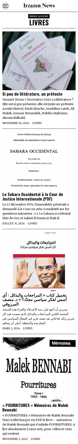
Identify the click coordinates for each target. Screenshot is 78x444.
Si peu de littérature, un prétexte (32, 93)
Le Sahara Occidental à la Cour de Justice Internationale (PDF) (32, 196)
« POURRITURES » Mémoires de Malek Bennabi (35, 407)
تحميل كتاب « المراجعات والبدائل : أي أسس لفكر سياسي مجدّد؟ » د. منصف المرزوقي (34, 299)
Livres (37, 123)
